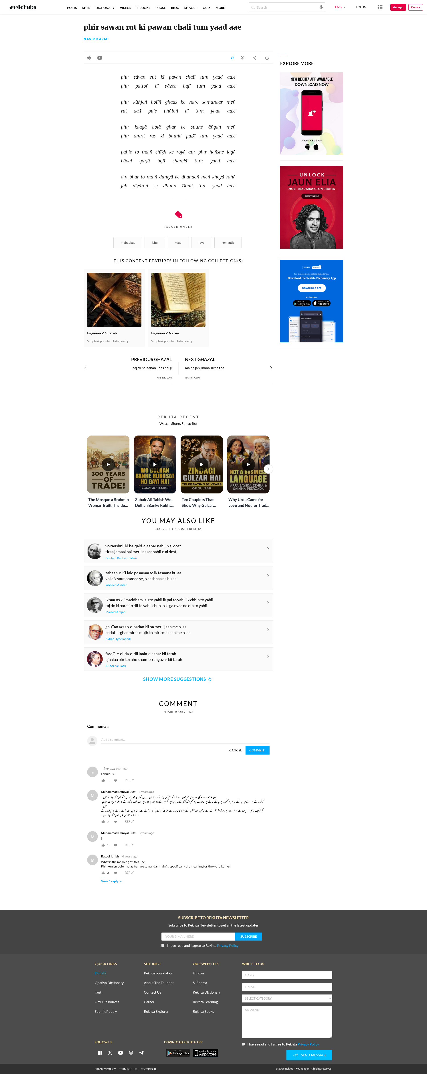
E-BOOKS (143, 8)
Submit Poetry (106, 1011)
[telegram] (141, 1052)
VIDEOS (125, 8)
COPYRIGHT (148, 1069)
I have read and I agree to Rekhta (202, 945)
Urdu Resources (107, 1002)
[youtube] (120, 1052)
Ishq (155, 242)
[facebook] (99, 1052)
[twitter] (110, 1052)
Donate (415, 7)
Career (149, 1002)
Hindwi (198, 973)
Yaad (178, 242)
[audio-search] (321, 7)
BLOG (175, 8)
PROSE (161, 8)
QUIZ (206, 8)
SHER (86, 8)
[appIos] (205, 1053)
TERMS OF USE (128, 1069)
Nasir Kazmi (96, 39)
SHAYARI (190, 8)
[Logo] (23, 8)
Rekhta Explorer (156, 1011)
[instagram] (131, 1052)
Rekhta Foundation (158, 973)
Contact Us (152, 992)
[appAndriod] (177, 1053)
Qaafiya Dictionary (109, 983)
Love (201, 242)
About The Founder (159, 983)
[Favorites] (267, 57)
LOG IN (361, 7)
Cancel (235, 750)
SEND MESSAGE (314, 1055)
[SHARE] (254, 57)
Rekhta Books (203, 1011)
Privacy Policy (227, 945)
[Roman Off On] (232, 57)
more (220, 8)
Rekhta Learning (205, 1002)
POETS (72, 8)
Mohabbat (128, 242)
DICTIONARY (105, 8)
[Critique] (242, 57)
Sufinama (200, 983)
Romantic (228, 242)
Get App (398, 7)
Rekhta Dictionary (207, 992)
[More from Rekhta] (380, 7)
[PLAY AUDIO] (89, 57)
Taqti (98, 992)
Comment (257, 750)
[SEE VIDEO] (99, 57)
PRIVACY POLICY (105, 1069)
